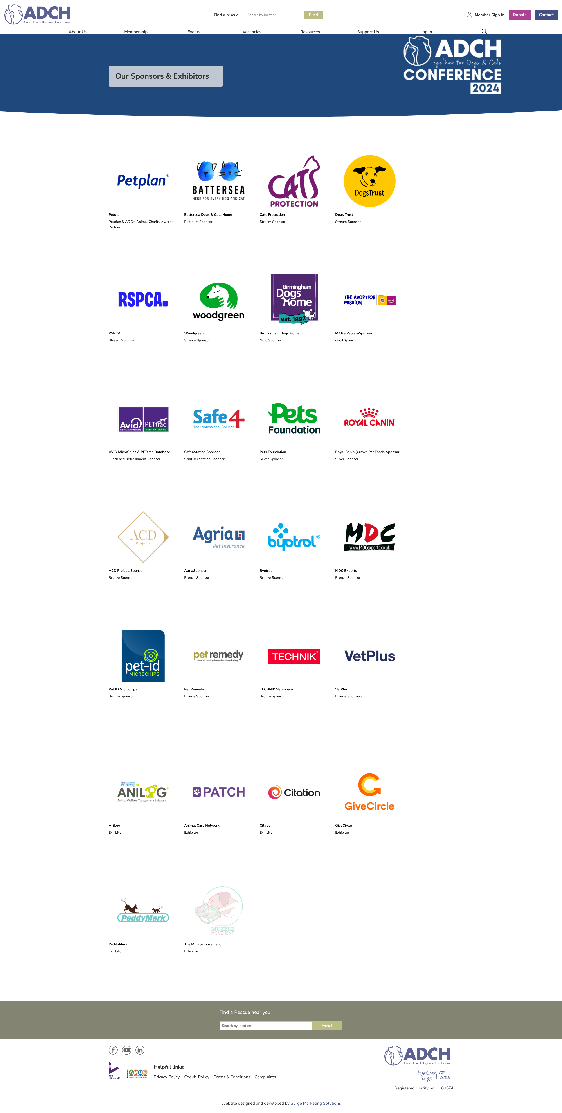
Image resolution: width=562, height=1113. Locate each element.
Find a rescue (226, 15)
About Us (78, 32)
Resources (310, 32)
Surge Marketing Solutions (316, 1103)
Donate (520, 15)
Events (193, 32)
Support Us (368, 32)
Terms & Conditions (232, 1077)
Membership (136, 32)
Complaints (265, 1077)
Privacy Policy (167, 1077)
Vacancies (252, 32)
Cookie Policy (196, 1077)
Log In (426, 32)
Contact (546, 15)
